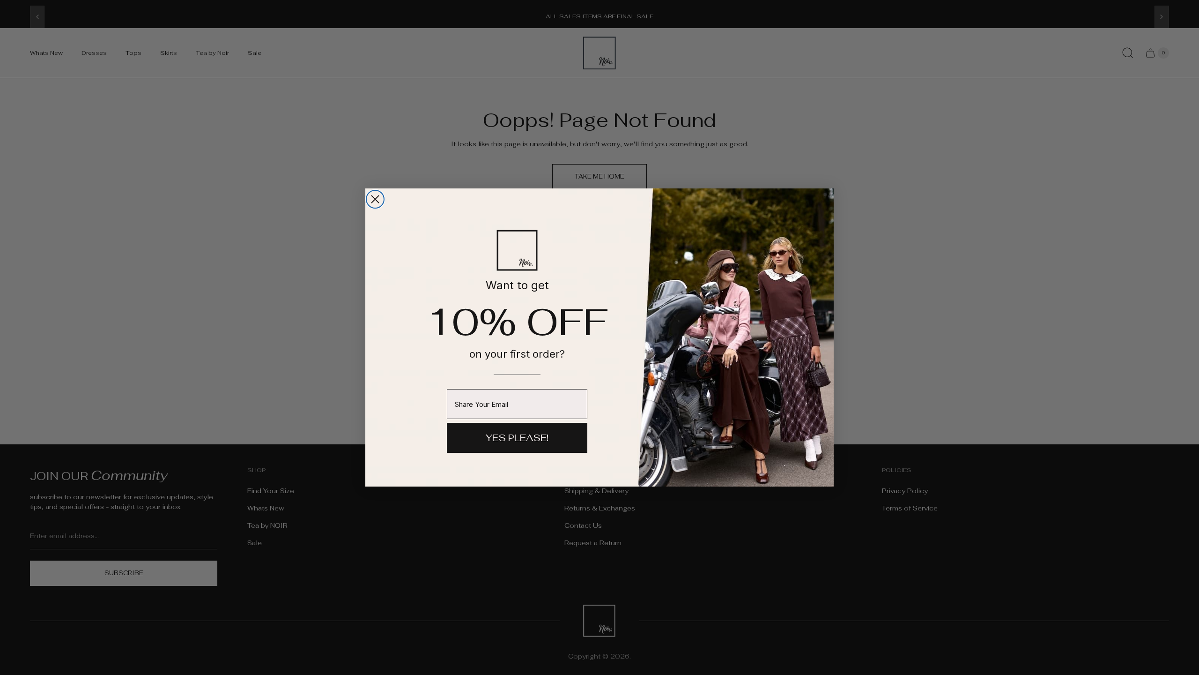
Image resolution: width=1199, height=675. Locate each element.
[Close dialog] (375, 199)
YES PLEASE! (517, 438)
